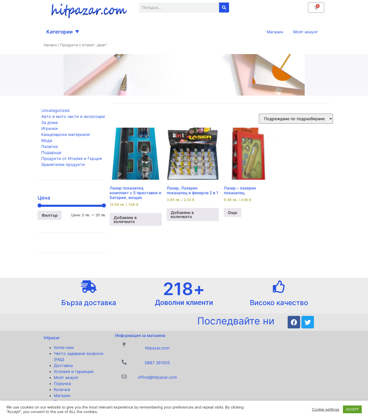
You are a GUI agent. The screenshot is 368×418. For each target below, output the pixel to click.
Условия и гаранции (74, 371)
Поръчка (62, 383)
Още (232, 212)
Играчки (49, 128)
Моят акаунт (66, 377)
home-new (64, 347)
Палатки (49, 146)
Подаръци (51, 152)
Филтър (50, 215)
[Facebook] (294, 322)
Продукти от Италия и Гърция (71, 158)
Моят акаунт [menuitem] (305, 31)
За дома (49, 122)
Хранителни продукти (63, 164)
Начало (50, 45)
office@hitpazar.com (157, 377)
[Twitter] (307, 322)
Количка (62, 389)
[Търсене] (224, 8)
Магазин (62, 395)
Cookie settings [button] (325, 409)
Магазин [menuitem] (275, 31)
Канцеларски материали (65, 134)
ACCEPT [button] (352, 409)
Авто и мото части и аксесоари (73, 116)
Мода (46, 140)
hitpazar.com (157, 347)
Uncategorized (55, 110)
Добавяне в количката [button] (125, 219)
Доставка (63, 365)
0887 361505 (157, 362)
